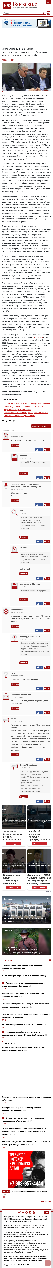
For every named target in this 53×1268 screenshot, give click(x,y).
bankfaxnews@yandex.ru (22, 1221)
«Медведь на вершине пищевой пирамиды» (30, 1191)
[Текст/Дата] (48, 13)
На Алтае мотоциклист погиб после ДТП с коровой (22, 1024)
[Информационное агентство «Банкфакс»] (20, 5)
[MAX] (30, 1212)
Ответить (15, 445)
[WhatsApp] (13, 420)
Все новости (46, 1201)
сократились (38, 337)
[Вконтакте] (23, 1212)
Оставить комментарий (41, 426)
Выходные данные (11, 1256)
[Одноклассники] (6, 420)
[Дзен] (27, 1212)
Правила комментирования (20, 1258)
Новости (7, 960)
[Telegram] (10, 420)
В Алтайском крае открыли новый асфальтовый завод (27, 403)
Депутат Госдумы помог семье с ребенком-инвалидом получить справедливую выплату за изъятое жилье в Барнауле (24, 1131)
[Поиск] (44, 12)
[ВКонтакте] (3, 420)
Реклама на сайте (35, 1261)
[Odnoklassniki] (33, 1212)
